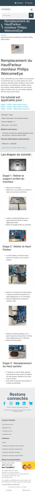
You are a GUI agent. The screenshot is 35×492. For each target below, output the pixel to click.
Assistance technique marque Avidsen (13, 445)
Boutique (20, 3)
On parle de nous (7, 431)
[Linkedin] (24, 403)
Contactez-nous (6, 434)
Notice (4, 442)
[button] (31, 9)
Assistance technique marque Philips (12, 455)
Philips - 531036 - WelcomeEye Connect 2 (15, 109)
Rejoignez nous (6, 427)
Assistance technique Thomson (11, 452)
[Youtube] (17, 403)
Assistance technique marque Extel (12, 449)
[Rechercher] (31, 15)
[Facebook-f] (4, 403)
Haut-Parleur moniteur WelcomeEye (14, 148)
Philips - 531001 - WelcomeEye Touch (13, 104)
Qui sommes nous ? (8, 424)
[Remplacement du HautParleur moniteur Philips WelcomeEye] (17, 49)
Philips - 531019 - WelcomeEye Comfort (14, 107)
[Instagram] (11, 403)
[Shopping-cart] (30, 403)
